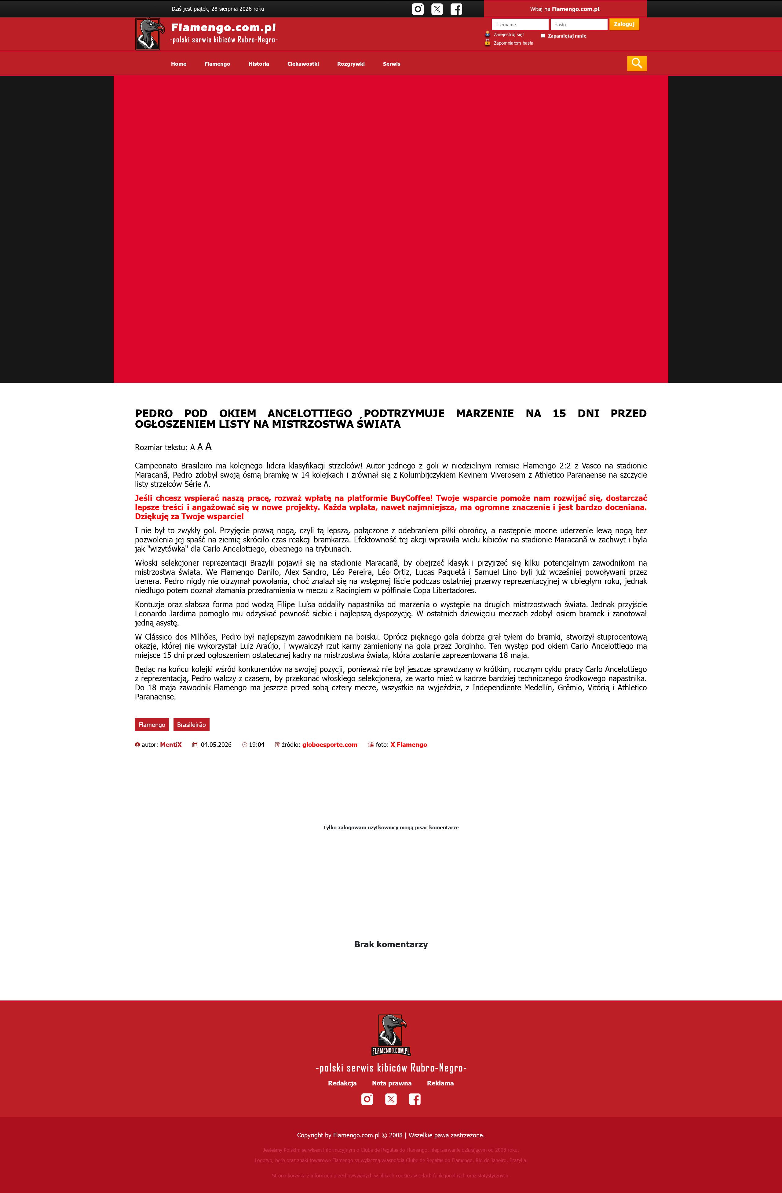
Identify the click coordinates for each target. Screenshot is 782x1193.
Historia (259, 63)
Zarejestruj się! (508, 34)
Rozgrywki (351, 63)
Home (178, 63)
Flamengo (217, 63)
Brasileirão (191, 724)
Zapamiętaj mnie (567, 35)
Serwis (391, 63)
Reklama (440, 1083)
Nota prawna (392, 1083)
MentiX (171, 744)
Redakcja (342, 1083)
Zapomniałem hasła (512, 43)
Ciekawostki (303, 63)
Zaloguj (624, 23)
